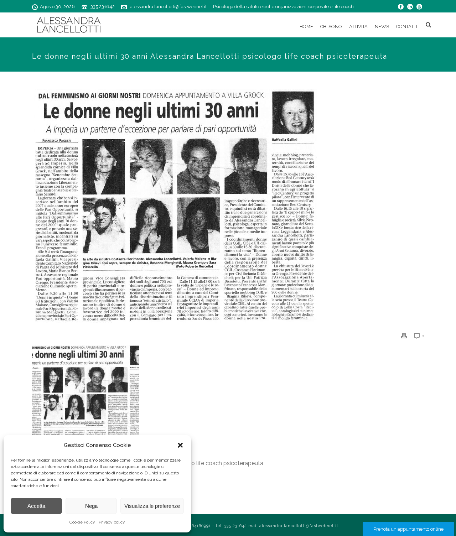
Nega (91, 506)
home (306, 26)
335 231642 (102, 6)
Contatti (406, 26)
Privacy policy (112, 522)
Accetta (36, 506)
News (382, 26)
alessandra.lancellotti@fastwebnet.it (168, 6)
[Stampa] (404, 335)
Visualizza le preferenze (152, 506)
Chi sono (331, 26)
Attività (358, 26)
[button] (180, 445)
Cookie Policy (82, 522)
